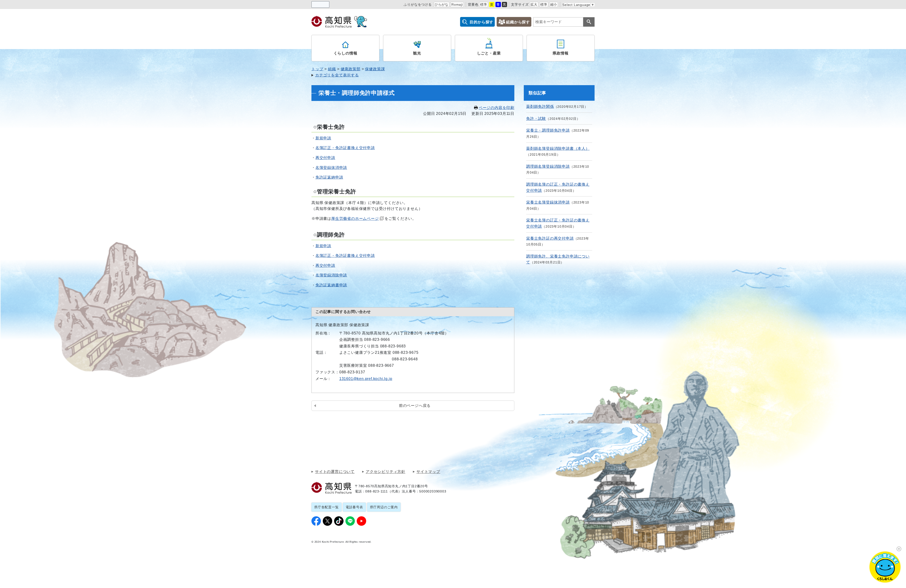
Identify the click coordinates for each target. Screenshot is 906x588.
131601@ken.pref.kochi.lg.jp (365, 379)
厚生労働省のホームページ (355, 219)
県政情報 (560, 53)
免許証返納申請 (329, 177)
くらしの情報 (345, 53)
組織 (332, 69)
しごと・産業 (489, 53)
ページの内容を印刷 (496, 108)
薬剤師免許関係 (540, 106)
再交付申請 (325, 158)
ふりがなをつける (418, 4)
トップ (317, 69)
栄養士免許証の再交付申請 (550, 238)
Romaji (457, 4)
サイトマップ (428, 472)
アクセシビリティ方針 (385, 472)
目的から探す (481, 22)
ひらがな (442, 4)
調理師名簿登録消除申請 (548, 166)
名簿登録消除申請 (331, 275)
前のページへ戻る (415, 406)
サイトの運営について (335, 472)
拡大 (533, 4)
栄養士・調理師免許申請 (548, 130)
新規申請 (323, 138)
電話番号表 (354, 507)
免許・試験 (536, 119)
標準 (483, 4)
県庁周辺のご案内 (384, 507)
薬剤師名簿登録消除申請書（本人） (558, 148)
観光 (417, 53)
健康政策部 (351, 69)
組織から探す (518, 22)
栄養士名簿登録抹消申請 (548, 202)
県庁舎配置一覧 (326, 507)
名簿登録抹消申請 (331, 168)
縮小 (553, 4)
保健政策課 (375, 69)
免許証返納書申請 (331, 285)
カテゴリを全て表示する (337, 75)
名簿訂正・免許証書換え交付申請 (345, 148)
